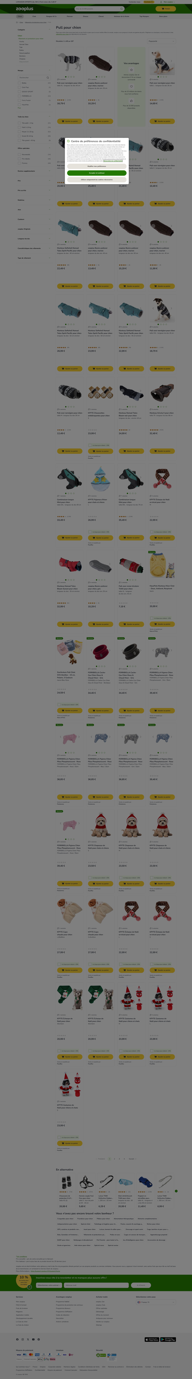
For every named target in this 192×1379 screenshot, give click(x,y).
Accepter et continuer (97, 173)
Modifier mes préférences (97, 166)
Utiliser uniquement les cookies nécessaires (97, 180)
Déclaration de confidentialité (113, 161)
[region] (97, 161)
